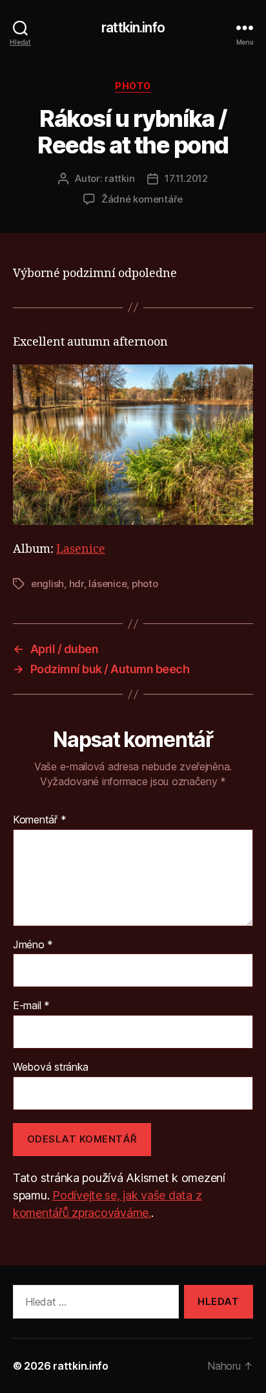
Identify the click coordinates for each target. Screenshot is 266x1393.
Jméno (33, 945)
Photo (133, 85)
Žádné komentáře (142, 199)
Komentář (39, 820)
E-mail (31, 1006)
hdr (76, 583)
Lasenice (80, 549)
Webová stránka (50, 1067)
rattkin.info (133, 27)
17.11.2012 (186, 178)
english (47, 583)
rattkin (119, 178)
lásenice (107, 583)
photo (145, 583)
